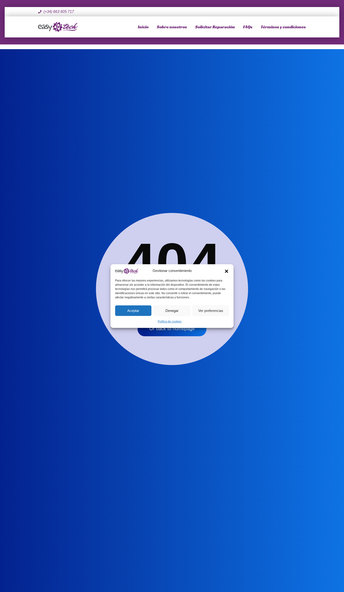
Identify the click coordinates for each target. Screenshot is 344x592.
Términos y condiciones (283, 26)
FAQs (248, 26)
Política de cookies (170, 321)
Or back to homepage (172, 328)
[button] (226, 270)
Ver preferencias (210, 311)
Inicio (143, 26)
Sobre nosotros (172, 26)
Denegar (172, 311)
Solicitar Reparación (215, 26)
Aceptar (133, 311)
